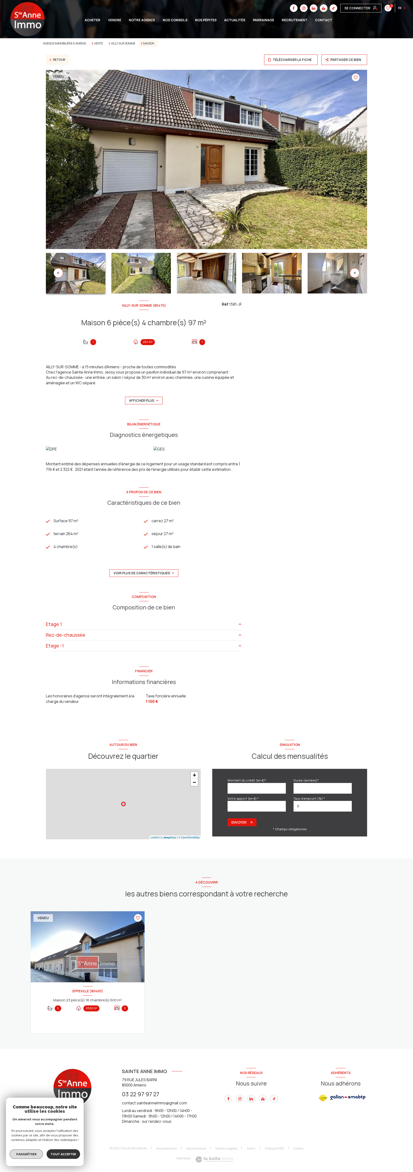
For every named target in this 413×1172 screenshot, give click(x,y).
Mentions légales (226, 1148)
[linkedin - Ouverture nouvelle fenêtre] (251, 1098)
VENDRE (114, 20)
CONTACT (323, 20)
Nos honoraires (196, 1148)
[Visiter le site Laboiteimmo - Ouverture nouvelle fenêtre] (214, 1159)
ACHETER (92, 20)
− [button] (194, 782)
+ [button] (194, 775)
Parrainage (263, 20)
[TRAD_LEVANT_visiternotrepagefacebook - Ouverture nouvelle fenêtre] (228, 1098)
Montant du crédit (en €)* (247, 780)
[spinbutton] (322, 806)
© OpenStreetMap (189, 837)
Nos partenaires (166, 1148)
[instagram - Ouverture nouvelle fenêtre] (240, 1098)
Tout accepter (63, 1154)
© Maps (168, 837)
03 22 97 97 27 (140, 1094)
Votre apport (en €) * (243, 798)
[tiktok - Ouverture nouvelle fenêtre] (333, 8)
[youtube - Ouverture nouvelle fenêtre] (262, 1098)
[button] (354, 273)
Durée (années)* (306, 780)
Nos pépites (206, 20)
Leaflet (154, 837)
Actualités (234, 20)
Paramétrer (26, 1154)
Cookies (298, 1148)
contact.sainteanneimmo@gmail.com (154, 1103)
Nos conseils (175, 20)
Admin (251, 1148)
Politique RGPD (274, 1148)
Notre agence (142, 20)
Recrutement (294, 20)
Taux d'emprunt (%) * (309, 798)
